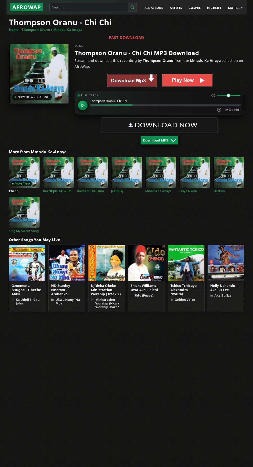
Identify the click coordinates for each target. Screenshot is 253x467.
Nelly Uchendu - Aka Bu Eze (223, 288)
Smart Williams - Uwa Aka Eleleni (144, 288)
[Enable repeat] (219, 110)
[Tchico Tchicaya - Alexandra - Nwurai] (186, 263)
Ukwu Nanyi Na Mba (68, 301)
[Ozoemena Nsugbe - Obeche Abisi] (27, 263)
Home (14, 29)
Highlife (214, 8)
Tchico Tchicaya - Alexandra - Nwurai (184, 290)
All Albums (154, 8)
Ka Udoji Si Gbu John (28, 301)
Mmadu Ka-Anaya (67, 29)
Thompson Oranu (35, 29)
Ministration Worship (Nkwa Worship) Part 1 (107, 303)
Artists (176, 8)
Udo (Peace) (144, 295)
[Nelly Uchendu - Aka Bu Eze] (226, 263)
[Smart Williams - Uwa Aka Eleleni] (146, 263)
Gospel (195, 8)
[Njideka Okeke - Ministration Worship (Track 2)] (106, 263)
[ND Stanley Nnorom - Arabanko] (67, 263)
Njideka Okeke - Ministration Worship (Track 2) (106, 290)
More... (233, 8)
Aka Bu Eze (223, 295)
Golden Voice (185, 300)
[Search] (132, 7)
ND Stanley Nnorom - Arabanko (60, 290)
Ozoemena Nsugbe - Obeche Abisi (26, 290)
